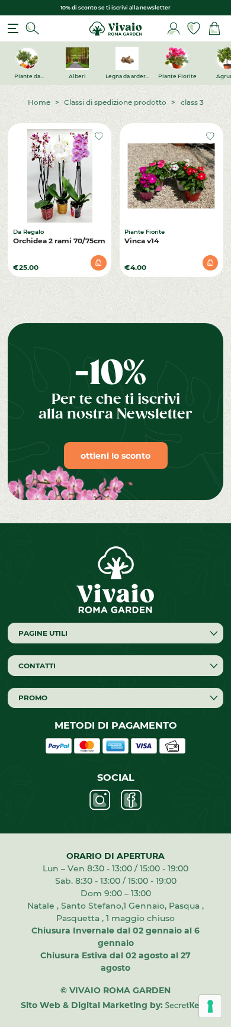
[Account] (173, 28)
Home (39, 102)
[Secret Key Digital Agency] (187, 1004)
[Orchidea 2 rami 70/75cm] (60, 176)
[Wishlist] (194, 28)
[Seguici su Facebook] (131, 800)
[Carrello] (214, 28)
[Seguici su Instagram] (99, 800)
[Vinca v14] (171, 176)
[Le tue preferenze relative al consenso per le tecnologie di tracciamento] (210, 1006)
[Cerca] (32, 28)
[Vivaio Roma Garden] (115, 28)
